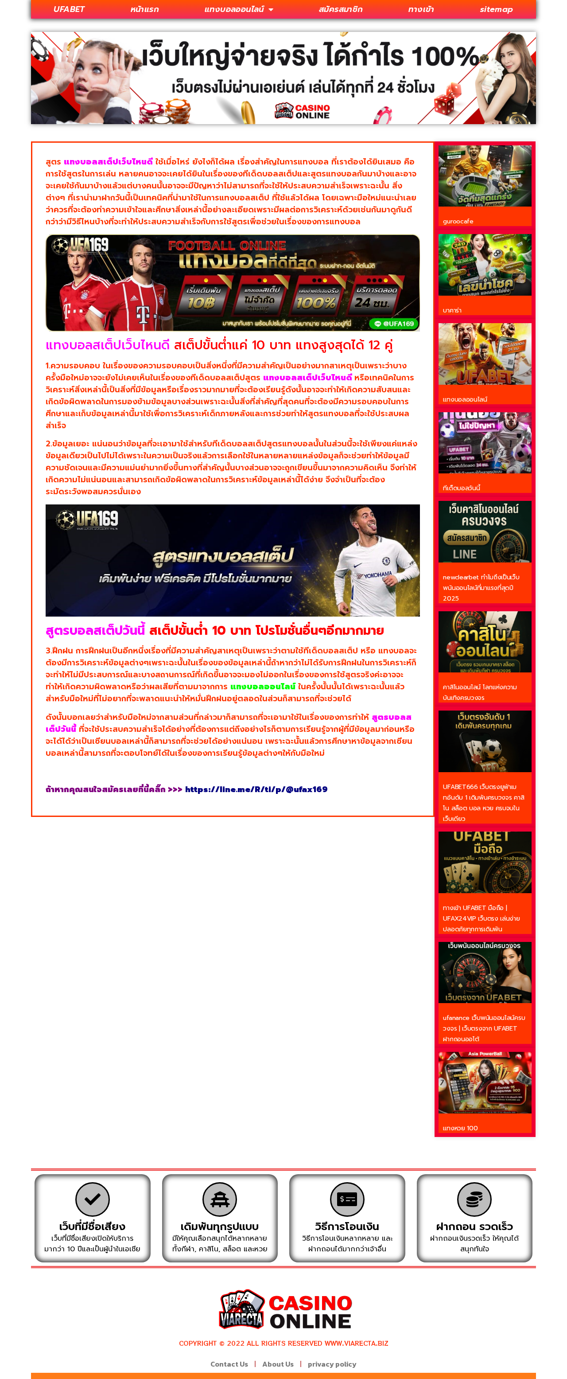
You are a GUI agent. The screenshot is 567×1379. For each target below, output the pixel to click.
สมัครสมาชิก (341, 9)
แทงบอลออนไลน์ (234, 9)
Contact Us (229, 1364)
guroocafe (458, 221)
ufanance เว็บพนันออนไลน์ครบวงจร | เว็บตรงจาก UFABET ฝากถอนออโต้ (484, 1028)
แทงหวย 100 (460, 1128)
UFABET (69, 9)
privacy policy (332, 1364)
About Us (278, 1364)
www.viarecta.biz (356, 1343)
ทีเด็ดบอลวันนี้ (461, 488)
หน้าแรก (145, 9)
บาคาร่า (452, 310)
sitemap (496, 9)
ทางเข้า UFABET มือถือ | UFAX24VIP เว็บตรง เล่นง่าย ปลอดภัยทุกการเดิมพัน (481, 918)
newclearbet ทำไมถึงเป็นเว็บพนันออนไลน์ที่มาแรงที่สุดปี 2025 (481, 588)
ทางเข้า (421, 9)
